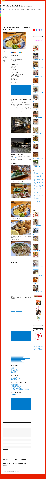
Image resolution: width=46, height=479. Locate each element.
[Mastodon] (0, 12)
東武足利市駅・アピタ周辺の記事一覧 (16, 387)
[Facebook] (11, 52)
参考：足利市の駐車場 (14, 157)
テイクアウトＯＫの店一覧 (14, 377)
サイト (3, 445)
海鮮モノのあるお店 (14, 369)
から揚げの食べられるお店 (14, 370)
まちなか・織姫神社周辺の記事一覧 (16, 386)
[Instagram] (15, 52)
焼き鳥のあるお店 (13, 371)
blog (5, 9)
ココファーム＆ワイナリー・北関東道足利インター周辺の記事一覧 (20, 389)
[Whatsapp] (0, 15)
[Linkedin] (0, 9)
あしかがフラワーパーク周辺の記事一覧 (16, 388)
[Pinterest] (0, 10)
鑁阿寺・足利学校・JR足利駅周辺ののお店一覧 (17, 362)
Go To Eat (8, 9)
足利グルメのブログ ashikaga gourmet (12, 5)
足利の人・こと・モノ (34, 9)
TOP (3, 9)
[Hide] (0, 17)
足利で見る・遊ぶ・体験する (21, 9)
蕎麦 (5, 57)
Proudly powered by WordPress (15, 471)
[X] (13, 52)
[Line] (17, 52)
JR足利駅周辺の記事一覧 (14, 384)
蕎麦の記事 (12, 368)
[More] (21, 52)
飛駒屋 (4, 60)
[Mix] (14, 52)
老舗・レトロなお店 (14, 379)
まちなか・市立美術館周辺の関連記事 (16, 385)
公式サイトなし (13, 61)
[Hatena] (20, 52)
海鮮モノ (7, 57)
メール (4, 442)
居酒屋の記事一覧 (13, 372)
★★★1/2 (4, 57)
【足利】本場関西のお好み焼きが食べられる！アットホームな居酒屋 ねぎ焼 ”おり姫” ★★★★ (38, 191)
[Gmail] (18, 52)
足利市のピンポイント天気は (38, 40)
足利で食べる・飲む (13, 9)
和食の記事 (12, 367)
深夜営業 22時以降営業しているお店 (16, 378)
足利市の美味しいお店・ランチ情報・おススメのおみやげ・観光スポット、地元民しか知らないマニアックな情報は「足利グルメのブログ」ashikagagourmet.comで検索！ (21, 414)
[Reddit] (0, 7)
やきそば (6, 60)
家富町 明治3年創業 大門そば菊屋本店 (16, 361)
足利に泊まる (28, 9)
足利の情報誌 (39, 9)
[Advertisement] (23, 17)
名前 (3, 438)
